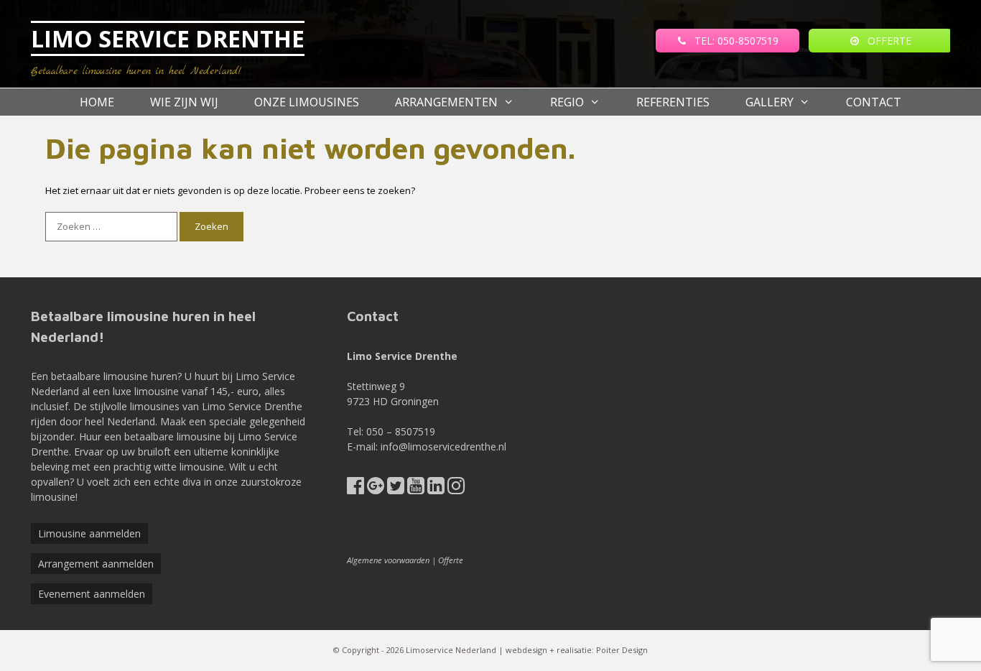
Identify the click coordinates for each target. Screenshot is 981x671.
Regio (567, 102)
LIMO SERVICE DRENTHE (167, 38)
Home (97, 102)
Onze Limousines (306, 102)
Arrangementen (446, 102)
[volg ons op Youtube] (415, 489)
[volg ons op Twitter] (395, 489)
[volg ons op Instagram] (456, 489)
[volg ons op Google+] (375, 489)
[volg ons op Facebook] (355, 489)
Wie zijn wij (184, 102)
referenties (673, 102)
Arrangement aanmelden (96, 563)
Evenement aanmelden (91, 594)
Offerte (450, 560)
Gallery (769, 102)
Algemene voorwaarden (388, 560)
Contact (873, 102)
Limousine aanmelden (89, 533)
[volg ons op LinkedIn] (436, 489)
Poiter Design (622, 649)
